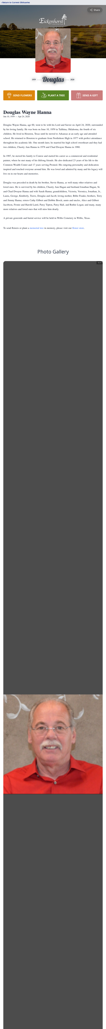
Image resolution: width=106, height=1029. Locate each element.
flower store (78, 227)
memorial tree (37, 227)
